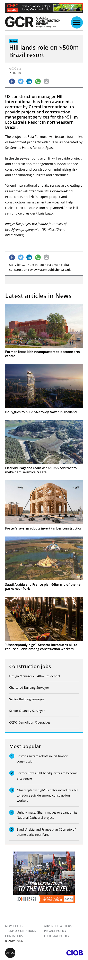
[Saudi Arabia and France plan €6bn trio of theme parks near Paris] (44, 558)
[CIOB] (63, 952)
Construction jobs (30, 666)
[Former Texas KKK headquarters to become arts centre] (44, 326)
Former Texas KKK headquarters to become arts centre (47, 775)
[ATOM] (24, 953)
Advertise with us (58, 926)
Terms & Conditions (20, 931)
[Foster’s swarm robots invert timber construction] (44, 502)
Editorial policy (56, 936)
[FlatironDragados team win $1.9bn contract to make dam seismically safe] (44, 442)
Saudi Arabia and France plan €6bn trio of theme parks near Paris (46, 832)
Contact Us (14, 936)
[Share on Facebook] (12, 81)
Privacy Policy (55, 931)
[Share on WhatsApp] (38, 81)
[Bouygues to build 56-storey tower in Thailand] (44, 386)
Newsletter (14, 926)
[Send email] (46, 81)
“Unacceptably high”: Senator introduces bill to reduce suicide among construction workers (47, 795)
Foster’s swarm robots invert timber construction (42, 758)
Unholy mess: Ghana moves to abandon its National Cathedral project (47, 815)
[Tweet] (21, 81)
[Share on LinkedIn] (29, 81)
